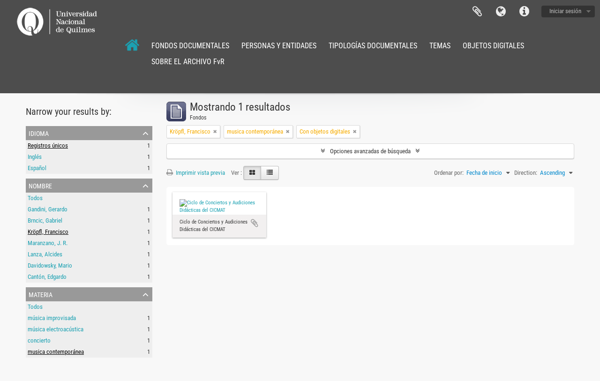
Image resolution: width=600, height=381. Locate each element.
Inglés (35, 156)
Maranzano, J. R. (48, 243)
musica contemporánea (56, 351)
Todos (35, 198)
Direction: (525, 172)
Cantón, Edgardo (47, 276)
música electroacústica (55, 329)
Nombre (40, 185)
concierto (39, 340)
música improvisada (52, 317)
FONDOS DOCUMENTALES (190, 45)
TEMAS (439, 45)
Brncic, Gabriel (45, 220)
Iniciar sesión (565, 11)
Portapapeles (477, 11)
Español (37, 168)
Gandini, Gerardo (48, 209)
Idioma (500, 11)
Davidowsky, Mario (50, 265)
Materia (40, 293)
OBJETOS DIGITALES (493, 45)
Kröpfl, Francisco (48, 231)
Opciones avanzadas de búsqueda (370, 151)
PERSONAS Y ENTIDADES (278, 45)
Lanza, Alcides (45, 254)
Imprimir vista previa (199, 172)
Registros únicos (48, 145)
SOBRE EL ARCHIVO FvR (188, 61)
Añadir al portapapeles (254, 223)
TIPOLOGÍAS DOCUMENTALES (373, 45)
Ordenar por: (449, 172)
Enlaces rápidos (524, 11)
